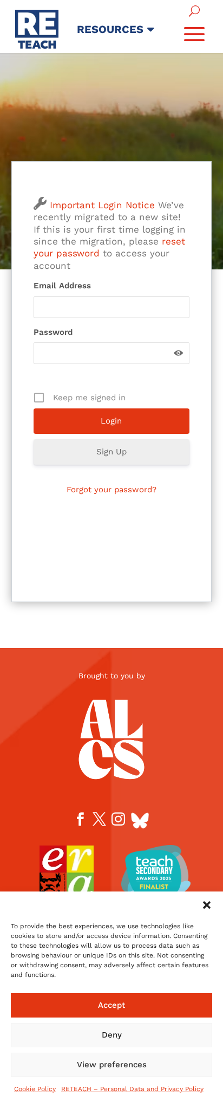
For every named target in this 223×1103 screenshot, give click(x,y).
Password (53, 332)
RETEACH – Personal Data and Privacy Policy (132, 1089)
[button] (206, 905)
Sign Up (111, 452)
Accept (111, 1005)
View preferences (112, 1064)
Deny (112, 1035)
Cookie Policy (35, 1089)
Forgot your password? (111, 489)
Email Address (62, 285)
